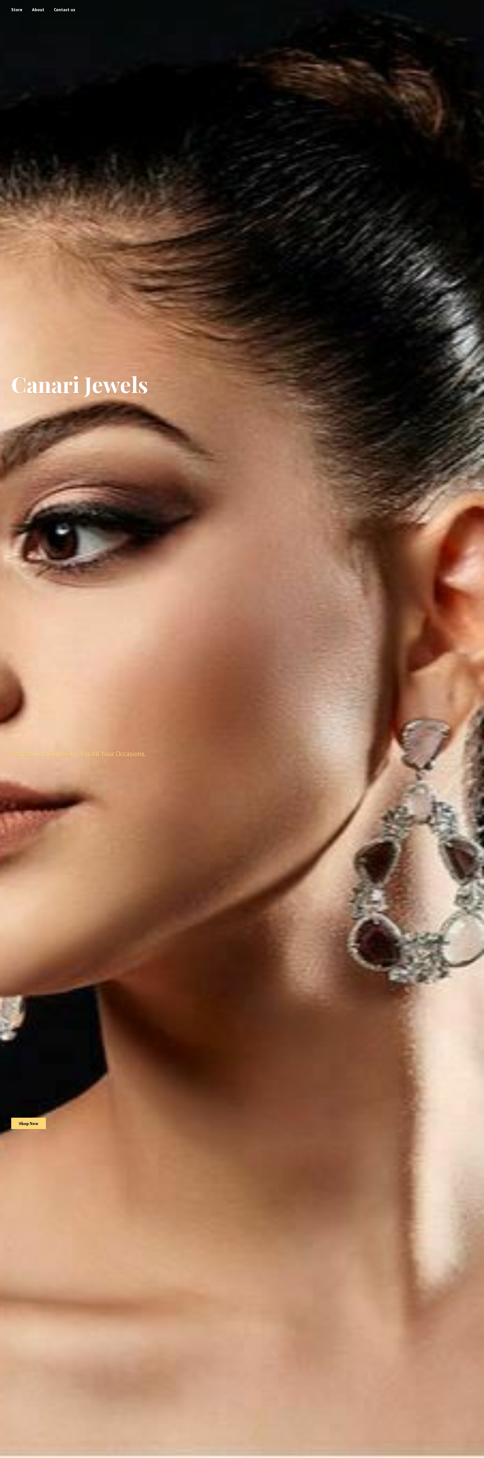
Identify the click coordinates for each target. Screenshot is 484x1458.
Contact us (64, 9)
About (38, 9)
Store (16, 9)
